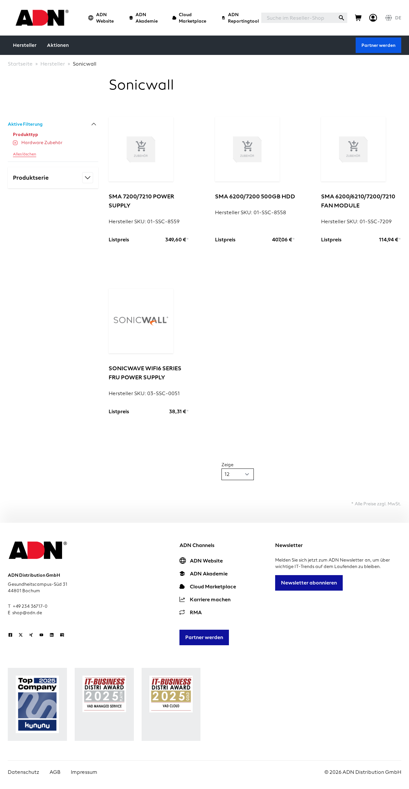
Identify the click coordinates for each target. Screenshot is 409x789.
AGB (54, 772)
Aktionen (58, 45)
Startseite (20, 64)
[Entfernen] (15, 143)
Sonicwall (84, 64)
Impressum (84, 772)
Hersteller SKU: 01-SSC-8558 (250, 212)
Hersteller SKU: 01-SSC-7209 (356, 221)
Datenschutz (23, 772)
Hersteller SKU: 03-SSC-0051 (144, 393)
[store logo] (40, 17)
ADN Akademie (146, 18)
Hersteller (25, 45)
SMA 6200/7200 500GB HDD (255, 196)
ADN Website (105, 18)
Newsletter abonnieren (309, 583)
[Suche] (341, 18)
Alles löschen (24, 154)
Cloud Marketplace (192, 18)
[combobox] (298, 18)
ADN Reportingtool (243, 18)
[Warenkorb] (358, 18)
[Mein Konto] (373, 18)
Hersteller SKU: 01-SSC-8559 (144, 221)
